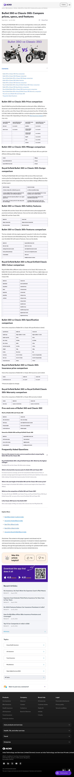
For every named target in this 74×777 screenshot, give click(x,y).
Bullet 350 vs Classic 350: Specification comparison (16, 87)
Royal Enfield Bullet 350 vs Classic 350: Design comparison (18, 78)
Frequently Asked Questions (10, 96)
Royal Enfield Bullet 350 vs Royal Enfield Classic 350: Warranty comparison (22, 91)
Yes (31, 558)
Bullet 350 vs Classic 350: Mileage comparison (14, 76)
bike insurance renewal (36, 116)
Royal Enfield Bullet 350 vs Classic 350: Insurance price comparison (20, 89)
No (43, 558)
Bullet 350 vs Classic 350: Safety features (13, 80)
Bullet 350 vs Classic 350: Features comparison (15, 82)
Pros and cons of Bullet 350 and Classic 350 (14, 93)
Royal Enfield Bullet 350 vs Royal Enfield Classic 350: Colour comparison (21, 85)
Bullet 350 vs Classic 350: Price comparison (14, 74)
